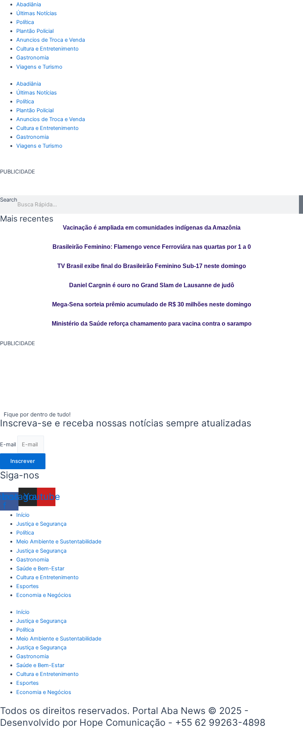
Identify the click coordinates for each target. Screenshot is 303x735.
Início (23, 515)
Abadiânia (28, 4)
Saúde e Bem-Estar (40, 568)
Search (8, 199)
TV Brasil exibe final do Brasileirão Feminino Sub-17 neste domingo (151, 266)
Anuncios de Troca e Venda (50, 40)
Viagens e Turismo (39, 66)
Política (25, 22)
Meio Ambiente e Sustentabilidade (58, 541)
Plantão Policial (35, 31)
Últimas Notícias (36, 13)
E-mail (8, 444)
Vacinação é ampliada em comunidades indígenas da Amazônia (152, 227)
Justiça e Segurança (41, 524)
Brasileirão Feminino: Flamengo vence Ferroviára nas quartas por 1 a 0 (151, 247)
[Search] (301, 204)
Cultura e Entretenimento (47, 48)
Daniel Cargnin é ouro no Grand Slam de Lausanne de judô (151, 285)
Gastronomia (32, 57)
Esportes (27, 586)
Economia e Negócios (43, 595)
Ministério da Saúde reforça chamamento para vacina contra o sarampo (152, 323)
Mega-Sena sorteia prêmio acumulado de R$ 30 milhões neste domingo (151, 304)
